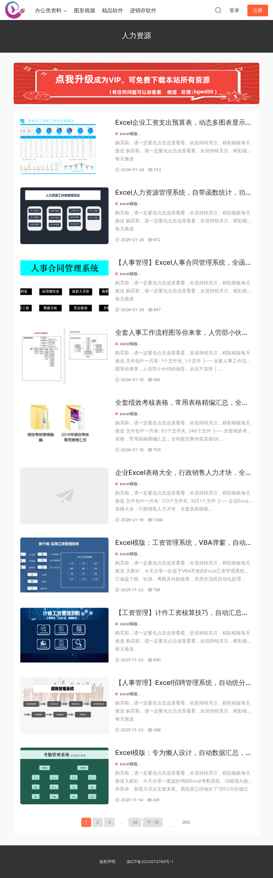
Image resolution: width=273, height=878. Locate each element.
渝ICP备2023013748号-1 (150, 861)
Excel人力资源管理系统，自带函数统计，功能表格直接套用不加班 (183, 192)
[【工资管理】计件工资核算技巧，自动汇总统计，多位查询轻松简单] (64, 636)
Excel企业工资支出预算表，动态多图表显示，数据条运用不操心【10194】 (183, 122)
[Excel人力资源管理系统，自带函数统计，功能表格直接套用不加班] (64, 215)
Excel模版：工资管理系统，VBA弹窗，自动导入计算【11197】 (183, 543)
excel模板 (129, 133)
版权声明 (108, 861)
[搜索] (218, 10)
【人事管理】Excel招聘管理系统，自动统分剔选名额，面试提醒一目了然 (183, 683)
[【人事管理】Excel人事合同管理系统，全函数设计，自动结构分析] (64, 285)
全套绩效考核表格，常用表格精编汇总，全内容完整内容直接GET (181, 402)
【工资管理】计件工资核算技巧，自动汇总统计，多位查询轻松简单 (181, 613)
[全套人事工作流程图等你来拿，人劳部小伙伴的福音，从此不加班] (64, 355)
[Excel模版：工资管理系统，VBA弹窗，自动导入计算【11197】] (64, 566)
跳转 (186, 822)
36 (135, 822)
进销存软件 (143, 10)
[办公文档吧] (15, 10)
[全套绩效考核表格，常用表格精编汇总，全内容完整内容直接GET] (64, 425)
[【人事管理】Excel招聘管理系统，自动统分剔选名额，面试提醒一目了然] (64, 706)
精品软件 (112, 10)
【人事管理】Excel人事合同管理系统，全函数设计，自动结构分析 (183, 262)
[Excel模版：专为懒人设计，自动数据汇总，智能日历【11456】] (64, 776)
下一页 (153, 822)
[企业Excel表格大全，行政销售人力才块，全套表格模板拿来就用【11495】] (64, 496)
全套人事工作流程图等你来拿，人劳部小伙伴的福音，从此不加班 (181, 332)
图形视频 (84, 10)
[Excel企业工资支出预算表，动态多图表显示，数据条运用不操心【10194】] (64, 145)
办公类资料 (48, 10)
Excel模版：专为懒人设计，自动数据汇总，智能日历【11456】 (183, 753)
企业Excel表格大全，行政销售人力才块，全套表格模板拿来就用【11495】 (183, 473)
